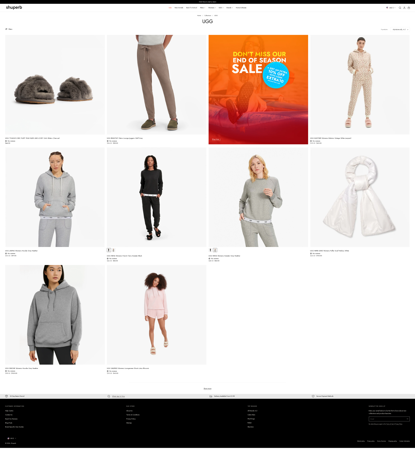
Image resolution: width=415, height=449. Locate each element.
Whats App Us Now (118, 396)
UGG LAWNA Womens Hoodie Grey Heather (21, 251)
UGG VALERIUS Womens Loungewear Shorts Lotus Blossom (128, 368)
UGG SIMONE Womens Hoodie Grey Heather (21, 368)
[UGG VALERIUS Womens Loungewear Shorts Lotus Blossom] (157, 315)
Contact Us (8, 415)
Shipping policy (392, 441)
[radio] (109, 250)
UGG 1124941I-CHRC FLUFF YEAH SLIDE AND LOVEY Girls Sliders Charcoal (32, 138)
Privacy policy (370, 441)
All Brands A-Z (252, 411)
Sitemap (129, 423)
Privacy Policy (131, 419)
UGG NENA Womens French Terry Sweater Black (124, 256)
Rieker (250, 423)
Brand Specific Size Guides (14, 427)
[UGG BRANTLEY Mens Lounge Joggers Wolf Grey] (157, 85)
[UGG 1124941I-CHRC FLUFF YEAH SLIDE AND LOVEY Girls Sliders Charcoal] (55, 85)
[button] (400, 8)
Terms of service (381, 441)
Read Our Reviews (11, 419)
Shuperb (13, 443)
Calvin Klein (251, 415)
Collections (207, 15)
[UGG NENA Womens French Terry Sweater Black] (157, 197)
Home (199, 15)
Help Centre (9, 411)
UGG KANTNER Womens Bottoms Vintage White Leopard (330, 138)
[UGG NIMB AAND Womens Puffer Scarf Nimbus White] (360, 197)
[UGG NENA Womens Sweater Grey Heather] (258, 197)
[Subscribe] (407, 418)
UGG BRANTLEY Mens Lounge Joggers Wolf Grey (125, 138)
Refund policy (361, 441)
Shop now (215, 139)
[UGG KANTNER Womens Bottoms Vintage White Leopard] (360, 85)
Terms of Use (390, 424)
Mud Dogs (251, 419)
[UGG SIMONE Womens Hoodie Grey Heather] (55, 315)
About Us (129, 411)
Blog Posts (8, 423)
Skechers (251, 427)
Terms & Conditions (133, 415)
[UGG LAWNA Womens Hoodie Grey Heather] (55, 197)
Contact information (404, 441)
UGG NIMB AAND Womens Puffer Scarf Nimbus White (329, 251)
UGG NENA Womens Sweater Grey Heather (224, 256)
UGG (216, 15)
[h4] (258, 89)
